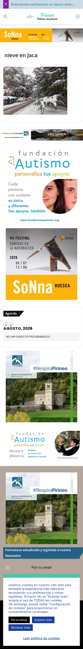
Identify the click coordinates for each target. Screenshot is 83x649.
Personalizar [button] (19, 619)
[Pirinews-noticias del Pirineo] (41, 16)
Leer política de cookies (41, 638)
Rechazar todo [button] (20, 627)
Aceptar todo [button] (43, 619)
